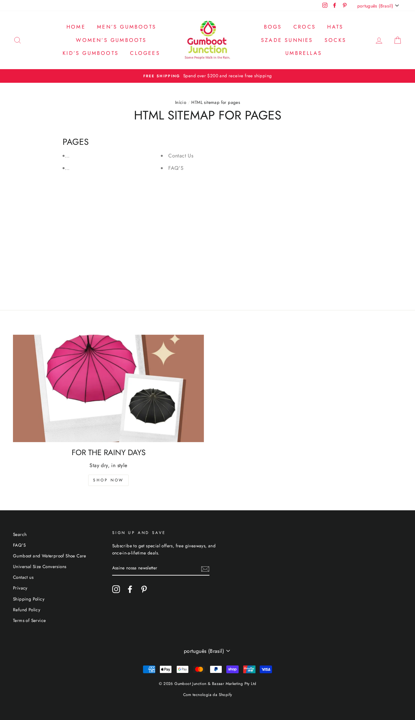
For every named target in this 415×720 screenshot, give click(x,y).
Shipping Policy (28, 599)
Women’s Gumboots (111, 40)
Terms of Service (29, 620)
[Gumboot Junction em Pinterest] (144, 589)
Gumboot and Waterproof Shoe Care (49, 555)
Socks (335, 40)
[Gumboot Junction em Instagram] (116, 589)
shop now (108, 480)
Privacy (20, 588)
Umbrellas (303, 53)
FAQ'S (176, 168)
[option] (207, 76)
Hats (335, 27)
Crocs (304, 27)
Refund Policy (26, 609)
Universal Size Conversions (39, 566)
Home (76, 27)
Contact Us (180, 155)
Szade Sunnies (287, 40)
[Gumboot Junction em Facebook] (130, 589)
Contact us (23, 577)
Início (180, 102)
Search (20, 534)
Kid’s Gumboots (91, 53)
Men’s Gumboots (126, 27)
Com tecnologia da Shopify (207, 695)
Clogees (145, 53)
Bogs (273, 27)
